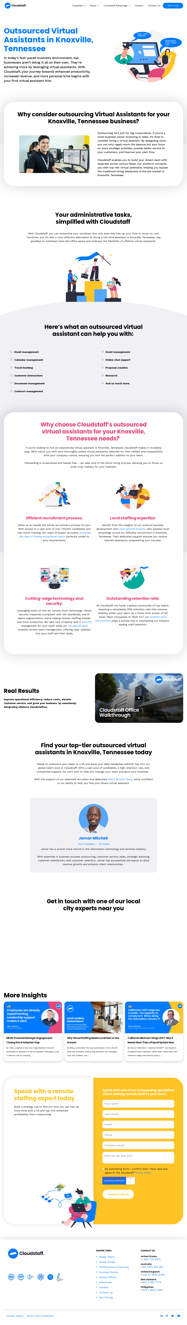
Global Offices (107, 1277)
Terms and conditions (40, 1315)
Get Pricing (105, 1297)
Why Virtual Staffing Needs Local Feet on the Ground (93, 1040)
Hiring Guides (106, 1261)
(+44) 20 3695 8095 (153, 1274)
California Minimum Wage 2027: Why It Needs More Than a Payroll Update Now (151, 1040)
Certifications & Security (113, 1267)
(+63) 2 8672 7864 (152, 1290)
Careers (103, 1287)
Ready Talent (106, 1256)
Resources (105, 1282)
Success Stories (108, 1272)
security (87, 621)
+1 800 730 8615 (151, 1259)
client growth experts (132, 528)
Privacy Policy (143, 1172)
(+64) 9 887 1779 (151, 1282)
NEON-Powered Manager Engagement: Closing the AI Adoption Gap (29, 1040)
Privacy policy (15, 1315)
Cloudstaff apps (78, 625)
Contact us (105, 1292)
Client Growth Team (120, 779)
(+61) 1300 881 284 (152, 1266)
